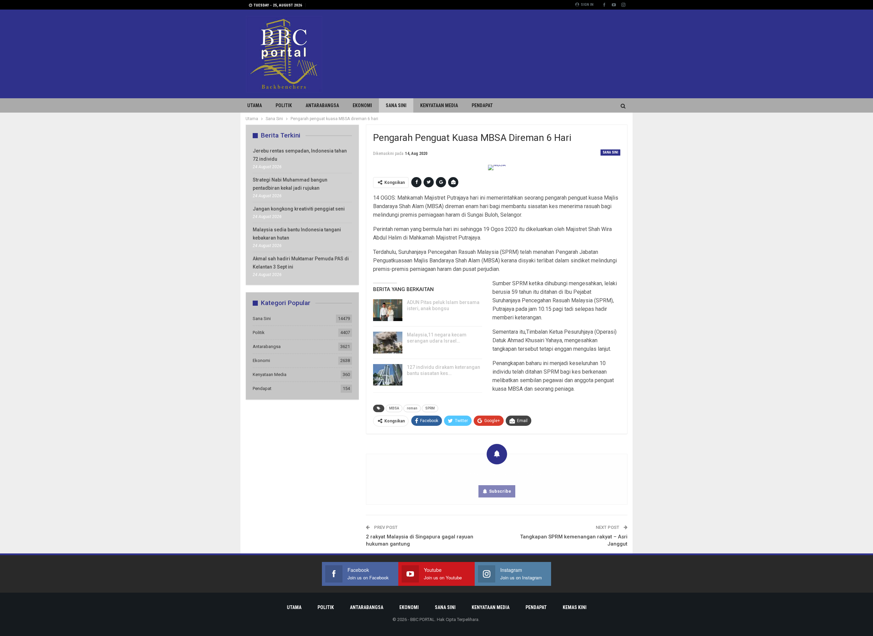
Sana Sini (396, 105)
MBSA (394, 408)
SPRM (430, 408)
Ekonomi (362, 105)
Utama (254, 105)
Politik (284, 105)
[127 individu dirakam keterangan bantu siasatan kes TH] (387, 375)
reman (412, 408)
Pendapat (482, 105)
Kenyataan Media (439, 105)
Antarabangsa (322, 105)
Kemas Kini (575, 607)
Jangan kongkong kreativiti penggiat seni (299, 209)
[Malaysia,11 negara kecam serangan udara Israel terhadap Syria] (387, 342)
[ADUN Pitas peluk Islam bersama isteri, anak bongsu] (387, 310)
